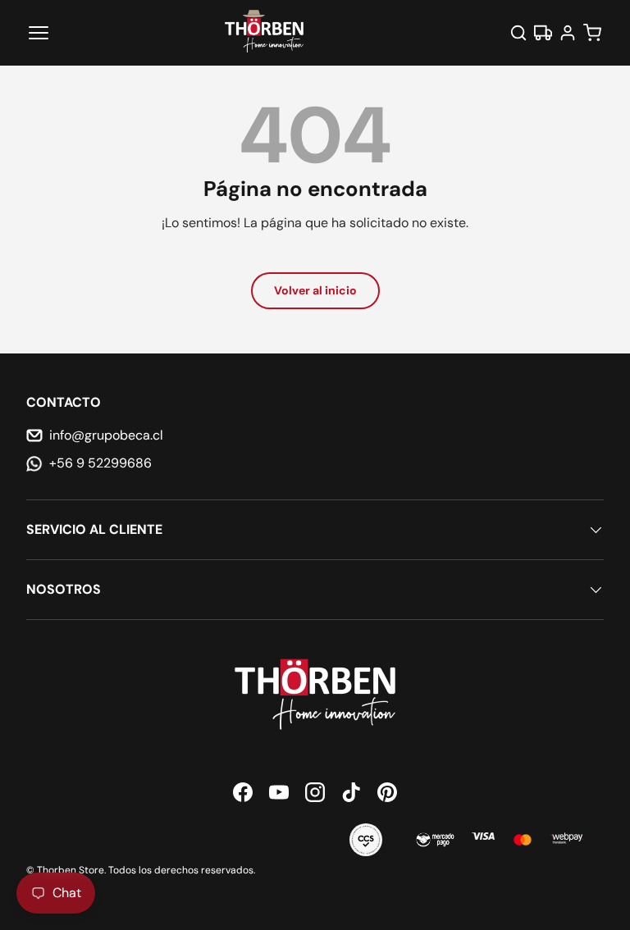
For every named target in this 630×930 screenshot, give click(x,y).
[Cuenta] (568, 33)
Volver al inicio (315, 290)
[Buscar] (518, 33)
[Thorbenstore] (264, 32)
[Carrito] (592, 33)
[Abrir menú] (38, 33)
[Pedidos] (543, 33)
